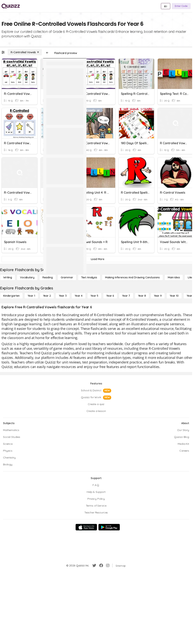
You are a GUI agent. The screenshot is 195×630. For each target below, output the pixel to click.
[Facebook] (101, 565)
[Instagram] (107, 565)
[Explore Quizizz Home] (11, 6)
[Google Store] (109, 527)
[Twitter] (94, 565)
